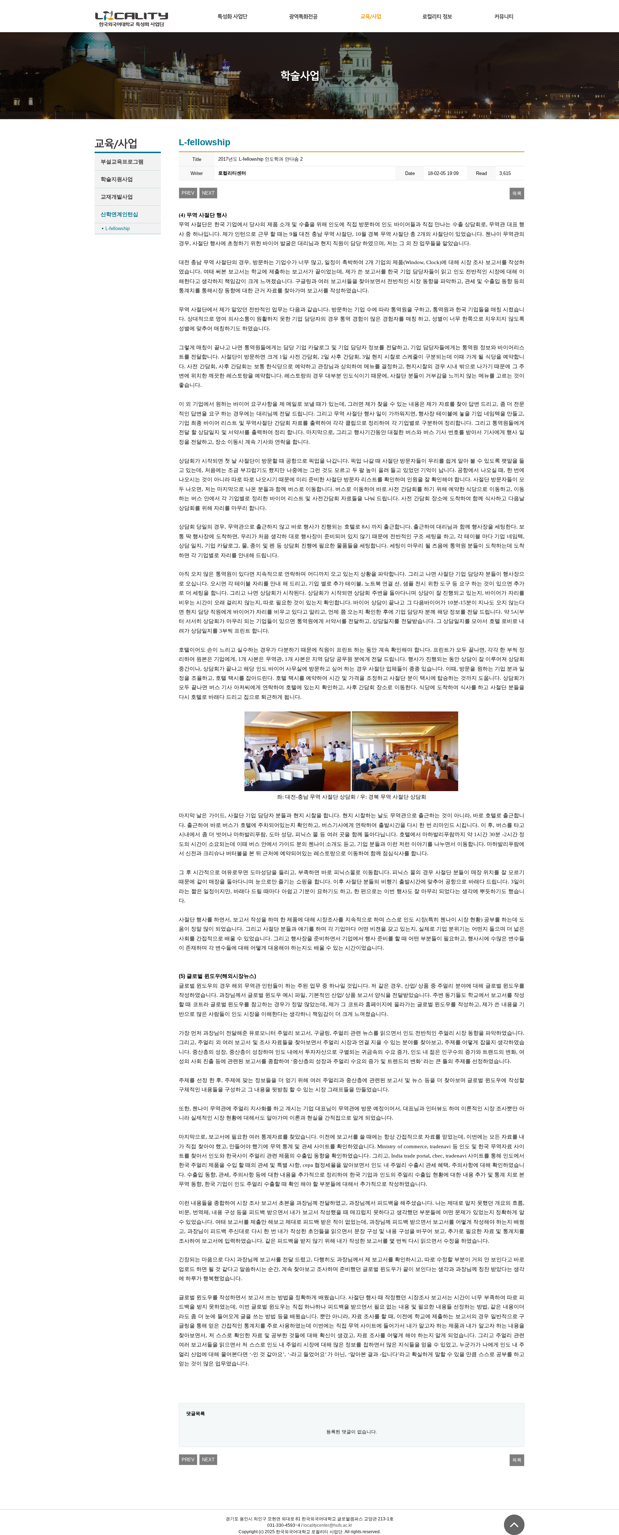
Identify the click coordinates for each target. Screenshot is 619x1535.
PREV (188, 193)
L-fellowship (117, 228)
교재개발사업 (117, 197)
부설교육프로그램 (122, 162)
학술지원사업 (117, 179)
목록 (517, 193)
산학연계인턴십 (119, 214)
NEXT (208, 193)
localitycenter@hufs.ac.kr (327, 1525)
